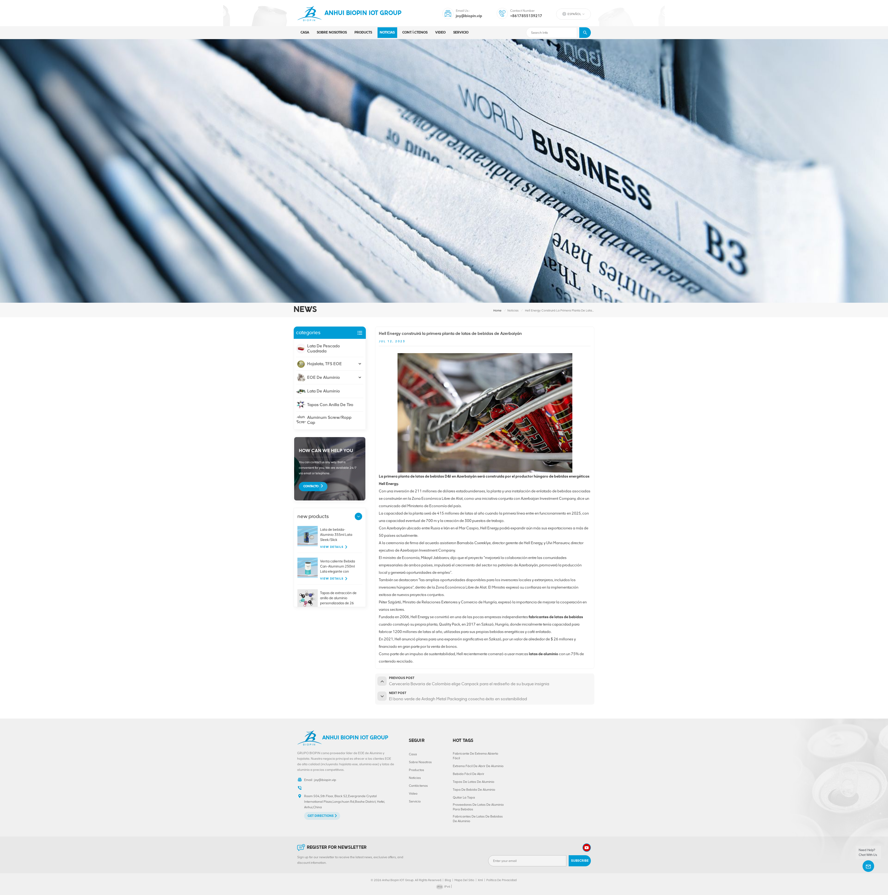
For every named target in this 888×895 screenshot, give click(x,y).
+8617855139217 (526, 16)
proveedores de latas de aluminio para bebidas (478, 807)
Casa (305, 32)
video (440, 32)
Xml (480, 880)
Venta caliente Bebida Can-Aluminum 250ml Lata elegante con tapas (337, 566)
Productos (416, 770)
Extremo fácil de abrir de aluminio (478, 766)
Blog (448, 880)
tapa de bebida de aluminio (474, 790)
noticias (387, 32)
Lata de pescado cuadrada (323, 348)
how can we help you (326, 450)
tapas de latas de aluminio (473, 782)
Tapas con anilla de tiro (330, 404)
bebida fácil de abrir (468, 774)
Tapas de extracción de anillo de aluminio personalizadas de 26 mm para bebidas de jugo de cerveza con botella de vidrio (338, 598)
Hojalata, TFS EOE (324, 363)
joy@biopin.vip (469, 16)
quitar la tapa (464, 797)
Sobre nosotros (332, 32)
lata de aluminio (323, 391)
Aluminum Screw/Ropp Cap (329, 420)
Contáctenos (415, 32)
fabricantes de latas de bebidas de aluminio (478, 819)
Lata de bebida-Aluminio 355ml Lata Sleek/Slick (336, 535)
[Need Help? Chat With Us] (868, 866)
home (497, 310)
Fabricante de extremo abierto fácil (475, 756)
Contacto (311, 486)
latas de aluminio (543, 654)
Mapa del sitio (464, 880)
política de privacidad (501, 880)
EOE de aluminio (323, 377)
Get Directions (321, 816)
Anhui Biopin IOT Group (363, 13)
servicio (461, 32)
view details (331, 547)
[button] (358, 516)
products (363, 32)
